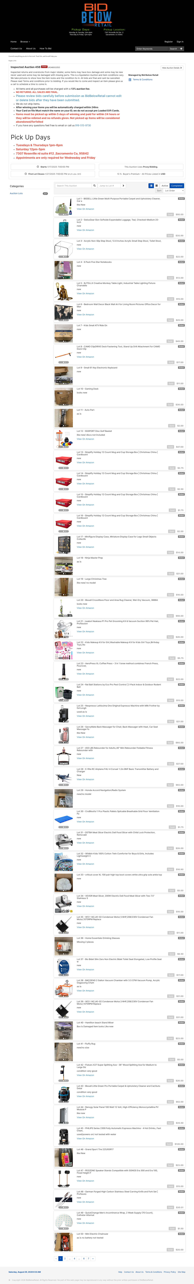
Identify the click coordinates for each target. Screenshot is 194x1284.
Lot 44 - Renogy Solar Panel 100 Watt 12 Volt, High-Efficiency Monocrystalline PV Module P (117, 1108)
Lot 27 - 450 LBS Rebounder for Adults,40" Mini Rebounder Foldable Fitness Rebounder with (115, 749)
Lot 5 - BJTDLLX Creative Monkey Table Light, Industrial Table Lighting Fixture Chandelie (116, 284)
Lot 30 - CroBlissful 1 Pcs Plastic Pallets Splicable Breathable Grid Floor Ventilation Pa (118, 812)
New (79, 775)
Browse (24, 41)
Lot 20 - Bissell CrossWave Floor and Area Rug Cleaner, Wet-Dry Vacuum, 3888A (117, 600)
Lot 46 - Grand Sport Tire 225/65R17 (95, 1149)
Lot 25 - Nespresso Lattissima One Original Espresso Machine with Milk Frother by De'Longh (118, 706)
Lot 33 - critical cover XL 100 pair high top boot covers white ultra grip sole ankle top (119, 874)
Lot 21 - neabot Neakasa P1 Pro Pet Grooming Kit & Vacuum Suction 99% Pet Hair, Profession (118, 622)
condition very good (87, 1071)
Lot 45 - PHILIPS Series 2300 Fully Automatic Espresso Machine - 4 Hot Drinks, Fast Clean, (119, 1129)
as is (79, 413)
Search (173, 48)
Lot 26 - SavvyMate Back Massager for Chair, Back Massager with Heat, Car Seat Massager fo (117, 727)
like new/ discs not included (91, 435)
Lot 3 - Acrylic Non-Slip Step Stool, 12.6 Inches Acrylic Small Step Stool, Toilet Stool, (119, 241)
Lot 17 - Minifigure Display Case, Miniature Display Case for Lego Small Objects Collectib (116, 537)
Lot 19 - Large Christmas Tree (92, 579)
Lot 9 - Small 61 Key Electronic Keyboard (97, 367)
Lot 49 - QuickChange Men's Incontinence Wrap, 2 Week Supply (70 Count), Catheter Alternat (115, 1213)
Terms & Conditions (142, 79)
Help (120, 1272)
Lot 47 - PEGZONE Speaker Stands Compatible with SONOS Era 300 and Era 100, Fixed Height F (117, 1171)
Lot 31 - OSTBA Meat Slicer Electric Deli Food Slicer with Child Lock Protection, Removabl (116, 833)
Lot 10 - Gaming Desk (87, 388)
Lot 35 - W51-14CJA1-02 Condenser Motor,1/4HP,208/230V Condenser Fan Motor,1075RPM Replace (115, 918)
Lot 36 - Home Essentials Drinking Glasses (98, 938)
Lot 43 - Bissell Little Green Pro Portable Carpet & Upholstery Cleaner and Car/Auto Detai (118, 1087)
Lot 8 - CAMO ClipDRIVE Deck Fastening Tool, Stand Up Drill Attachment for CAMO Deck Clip (118, 347)
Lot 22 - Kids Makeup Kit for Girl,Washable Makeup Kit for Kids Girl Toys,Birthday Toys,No (118, 643)
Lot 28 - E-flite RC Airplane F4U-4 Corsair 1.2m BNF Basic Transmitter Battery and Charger (117, 770)
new (79, 225)
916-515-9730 (83, 125)
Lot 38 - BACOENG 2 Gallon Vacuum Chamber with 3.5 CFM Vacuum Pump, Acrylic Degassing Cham (118, 981)
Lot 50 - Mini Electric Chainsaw (92, 1234)
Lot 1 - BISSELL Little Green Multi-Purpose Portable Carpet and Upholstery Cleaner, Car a (118, 199)
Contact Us (16, 48)
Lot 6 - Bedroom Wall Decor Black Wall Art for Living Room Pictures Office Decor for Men (119, 305)
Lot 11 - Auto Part (85, 410)
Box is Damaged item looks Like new (95, 1026)
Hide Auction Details (171, 68)
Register (169, 41)
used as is (82, 711)
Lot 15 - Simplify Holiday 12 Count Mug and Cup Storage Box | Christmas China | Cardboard (117, 495)
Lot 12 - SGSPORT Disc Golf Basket (94, 431)
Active (165, 185)
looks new (82, 392)
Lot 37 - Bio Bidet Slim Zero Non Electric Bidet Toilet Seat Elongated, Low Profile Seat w (119, 960)
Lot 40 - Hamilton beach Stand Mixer (95, 1022)
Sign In (180, 41)
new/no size (83, 1047)
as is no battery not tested (90, 1237)
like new (81, 1113)
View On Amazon (85, 209)
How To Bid (45, 48)
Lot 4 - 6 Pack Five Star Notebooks (94, 262)
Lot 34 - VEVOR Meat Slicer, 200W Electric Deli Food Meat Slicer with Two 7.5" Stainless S (115, 896)
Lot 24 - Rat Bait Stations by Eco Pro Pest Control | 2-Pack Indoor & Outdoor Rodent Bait (119, 685)
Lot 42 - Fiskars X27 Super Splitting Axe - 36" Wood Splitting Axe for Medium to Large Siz (117, 1066)
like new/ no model (86, 582)
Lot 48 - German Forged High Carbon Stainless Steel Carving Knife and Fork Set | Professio (117, 1192)
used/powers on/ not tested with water (96, 1134)
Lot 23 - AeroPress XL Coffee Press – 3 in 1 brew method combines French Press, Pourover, (117, 664)
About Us (31, 48)
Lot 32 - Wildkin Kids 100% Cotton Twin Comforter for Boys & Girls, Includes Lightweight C (115, 854)
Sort (159, 190)
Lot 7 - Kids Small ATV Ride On (92, 325)
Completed (176, 185)
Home (13, 41)
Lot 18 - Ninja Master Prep (90, 557)
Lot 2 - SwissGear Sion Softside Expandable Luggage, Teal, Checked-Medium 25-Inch (118, 220)
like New (81, 204)
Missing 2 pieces (85, 942)
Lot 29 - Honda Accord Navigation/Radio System (101, 790)
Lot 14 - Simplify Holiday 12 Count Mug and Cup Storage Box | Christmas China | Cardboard (117, 474)
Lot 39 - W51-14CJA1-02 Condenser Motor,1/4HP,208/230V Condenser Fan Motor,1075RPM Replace (115, 1002)
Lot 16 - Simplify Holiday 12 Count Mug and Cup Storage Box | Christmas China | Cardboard (117, 516)
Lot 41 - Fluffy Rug (86, 1043)
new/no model (84, 794)
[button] (59, 207)
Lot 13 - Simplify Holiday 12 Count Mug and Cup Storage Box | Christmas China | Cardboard (117, 453)
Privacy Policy (170, 1272)
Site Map (181, 1272)
